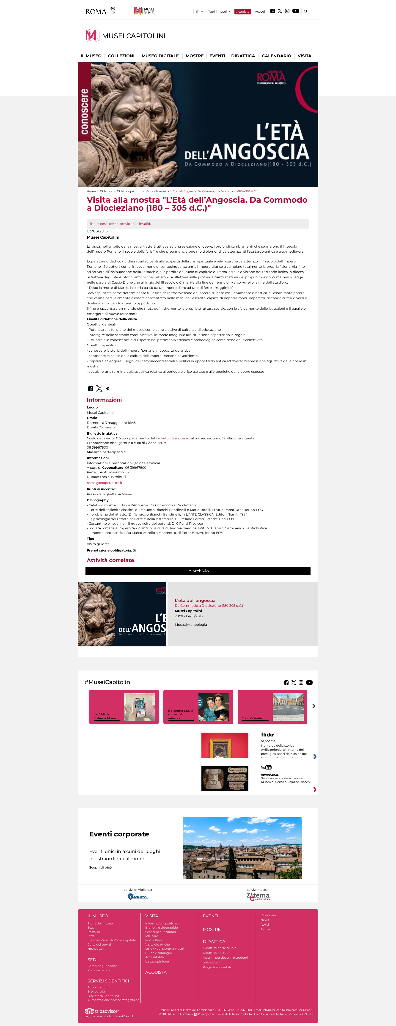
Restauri (94, 932)
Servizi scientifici (108, 981)
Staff (91, 936)
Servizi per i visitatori (160, 932)
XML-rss (307, 1014)
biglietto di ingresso (172, 438)
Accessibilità (154, 957)
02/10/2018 (284, 750)
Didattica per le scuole (219, 948)
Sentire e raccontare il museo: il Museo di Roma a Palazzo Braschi (286, 780)
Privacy (203, 1014)
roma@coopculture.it (104, 483)
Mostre (195, 55)
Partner (266, 929)
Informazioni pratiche (161, 923)
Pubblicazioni (98, 987)
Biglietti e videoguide (161, 927)
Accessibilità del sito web (283, 1014)
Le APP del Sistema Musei (105, 716)
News (265, 920)
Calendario (276, 55)
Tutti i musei (217, 11)
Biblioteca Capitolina (103, 996)
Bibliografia (96, 991)
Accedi (260, 11)
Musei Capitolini (134, 36)
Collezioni (121, 55)
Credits (259, 1014)
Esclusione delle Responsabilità (231, 1014)
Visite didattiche (157, 944)
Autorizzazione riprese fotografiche (114, 1000)
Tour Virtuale (252, 718)
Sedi (92, 960)
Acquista (242, 11)
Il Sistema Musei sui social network (180, 714)
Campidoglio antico (102, 966)
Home (91, 191)
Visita (304, 55)
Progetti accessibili (217, 967)
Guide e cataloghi (158, 953)
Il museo (91, 55)
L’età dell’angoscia (195, 600)
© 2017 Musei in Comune (175, 1014)
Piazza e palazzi (99, 970)
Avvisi (265, 924)
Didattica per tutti (129, 191)
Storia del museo (100, 923)
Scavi (91, 927)
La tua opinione (157, 961)
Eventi (217, 55)
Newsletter (96, 948)
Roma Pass (153, 940)
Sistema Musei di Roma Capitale (112, 940)
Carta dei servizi (99, 944)
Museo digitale (160, 55)
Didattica (243, 55)
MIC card (151, 936)
